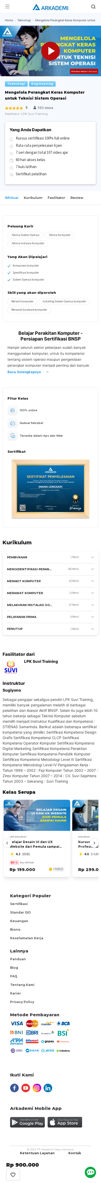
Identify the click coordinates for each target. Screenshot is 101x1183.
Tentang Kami (22, 985)
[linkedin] (48, 1085)
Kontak (74, 1153)
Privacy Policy (22, 1002)
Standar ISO (20, 912)
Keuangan (19, 921)
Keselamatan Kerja (26, 938)
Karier (15, 993)
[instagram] (36, 1085)
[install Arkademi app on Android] (27, 1120)
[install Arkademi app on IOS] (64, 1120)
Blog (14, 968)
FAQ (13, 976)
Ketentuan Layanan (37, 1153)
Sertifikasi (19, 904)
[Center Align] (13, 1174)
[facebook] (14, 1085)
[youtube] (25, 1085)
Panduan (18, 959)
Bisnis (15, 929)
